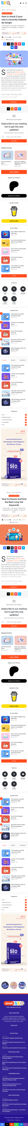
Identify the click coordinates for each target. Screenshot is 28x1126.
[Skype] (23, 44)
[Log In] (20, 3)
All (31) (14, 275)
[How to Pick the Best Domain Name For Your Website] (5, 243)
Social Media (5, 422)
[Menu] (26, 3)
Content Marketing (11, 10)
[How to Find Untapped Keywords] (5, 260)
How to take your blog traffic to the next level (18, 249)
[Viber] (15, 47)
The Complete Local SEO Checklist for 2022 (17, 266)
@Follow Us (14, 1025)
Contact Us (18, 1120)
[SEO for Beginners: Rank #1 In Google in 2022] (5, 351)
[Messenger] (12, 47)
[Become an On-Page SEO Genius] (5, 325)
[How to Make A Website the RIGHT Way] (5, 234)
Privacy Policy (10, 1120)
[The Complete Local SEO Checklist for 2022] (5, 268)
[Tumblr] (12, 44)
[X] (8, 44)
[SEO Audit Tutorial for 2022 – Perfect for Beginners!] (5, 342)
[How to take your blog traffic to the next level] (5, 251)
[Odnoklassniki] (12, 108)
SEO (3, 414)
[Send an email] (10, 37)
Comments (23, 360)
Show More (13, 102)
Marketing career (6, 417)
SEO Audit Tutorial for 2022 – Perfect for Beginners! (18, 340)
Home (4, 10)
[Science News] (6, 3)
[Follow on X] (9, 37)
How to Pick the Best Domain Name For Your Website (18, 241)
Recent (13, 360)
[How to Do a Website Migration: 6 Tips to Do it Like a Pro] (21, 155)
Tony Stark (6, 37)
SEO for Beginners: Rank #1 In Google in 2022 (18, 349)
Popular (4, 360)
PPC (3, 424)
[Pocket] (19, 44)
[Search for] (23, 3)
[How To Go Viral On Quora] (7, 155)
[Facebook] (4, 44)
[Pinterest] (15, 44)
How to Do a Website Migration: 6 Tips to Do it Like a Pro (20, 163)
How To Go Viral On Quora (6, 162)
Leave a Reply (14, 172)
